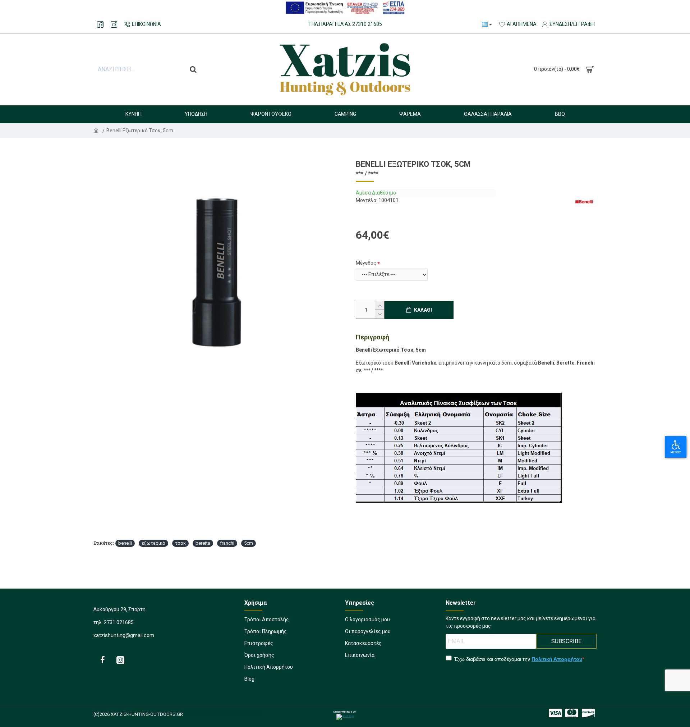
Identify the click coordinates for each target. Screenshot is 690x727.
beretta (203, 543)
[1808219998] (555, 713)
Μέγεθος (366, 263)
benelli (125, 543)
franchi (227, 543)
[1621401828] (114, 24)
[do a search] (193, 69)
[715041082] (100, 24)
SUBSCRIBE (566, 641)
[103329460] (120, 660)
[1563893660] (102, 660)
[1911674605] (571, 713)
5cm (248, 543)
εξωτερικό (153, 543)
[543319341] (588, 713)
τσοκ (180, 543)
